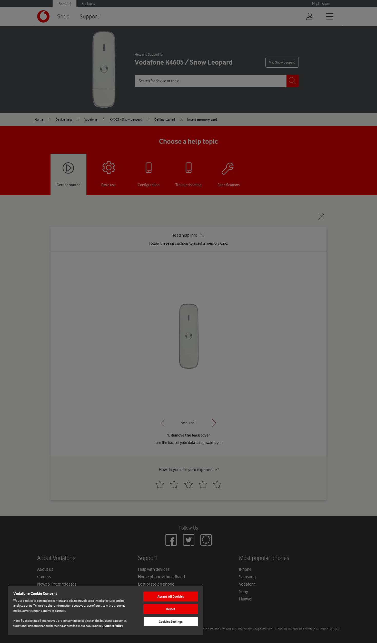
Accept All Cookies (170, 596)
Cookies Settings (171, 622)
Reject (170, 609)
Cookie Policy (113, 626)
